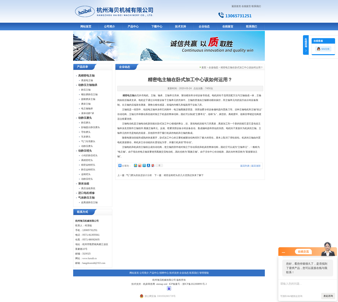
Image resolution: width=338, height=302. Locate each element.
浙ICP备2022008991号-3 (194, 284)
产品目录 (82, 66)
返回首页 (236, 6)
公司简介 (109, 26)
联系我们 (256, 6)
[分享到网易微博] (152, 165)
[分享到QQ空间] (135, 165)
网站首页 (85, 26)
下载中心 (156, 26)
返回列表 (245, 165)
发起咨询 (328, 296)
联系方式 (82, 211)
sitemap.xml (161, 284)
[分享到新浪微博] (140, 165)
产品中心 (133, 26)
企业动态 (204, 26)
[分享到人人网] (148, 165)
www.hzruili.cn (89, 258)
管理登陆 (204, 272)
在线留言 (246, 6)
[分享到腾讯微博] (144, 165)
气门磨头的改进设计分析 (139, 175)
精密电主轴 (128, 95)
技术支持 (180, 26)
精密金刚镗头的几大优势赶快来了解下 (184, 175)
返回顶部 (256, 165)
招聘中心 (164, 272)
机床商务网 (149, 284)
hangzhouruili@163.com (93, 263)
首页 (203, 67)
